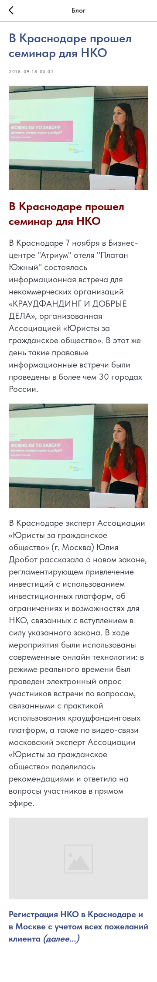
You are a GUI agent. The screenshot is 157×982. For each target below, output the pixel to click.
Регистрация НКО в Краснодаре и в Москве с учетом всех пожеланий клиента (78, 926)
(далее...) (61, 938)
